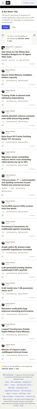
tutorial (11, 188)
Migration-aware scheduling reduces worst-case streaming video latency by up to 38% (16, 159)
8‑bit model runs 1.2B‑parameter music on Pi (17, 289)
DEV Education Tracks (24, 385)
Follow (5, 27)
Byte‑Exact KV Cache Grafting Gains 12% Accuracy (16, 137)
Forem (10, 399)
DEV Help (11, 388)
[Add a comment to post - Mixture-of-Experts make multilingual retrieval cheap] (3, 359)
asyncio (12, 60)
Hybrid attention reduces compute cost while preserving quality (18, 117)
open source (21, 399)
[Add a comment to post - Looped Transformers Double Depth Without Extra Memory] (3, 338)
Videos (13, 385)
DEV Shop (22, 393)
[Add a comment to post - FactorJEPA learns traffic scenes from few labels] (3, 215)
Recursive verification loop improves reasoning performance (18, 309)
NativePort (18, 47)
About (8, 393)
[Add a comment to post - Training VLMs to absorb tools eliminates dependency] (3, 104)
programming (20, 188)
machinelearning (11, 80)
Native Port (9, 47)
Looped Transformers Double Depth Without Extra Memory (16, 330)
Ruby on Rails (19, 403)
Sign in (12, 36)
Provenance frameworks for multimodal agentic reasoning (16, 227)
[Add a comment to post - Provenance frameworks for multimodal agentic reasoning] (3, 236)
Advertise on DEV (22, 388)
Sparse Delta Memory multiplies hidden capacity (17, 76)
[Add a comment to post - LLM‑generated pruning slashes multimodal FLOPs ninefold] (3, 277)
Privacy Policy (19, 396)
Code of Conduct (7, 396)
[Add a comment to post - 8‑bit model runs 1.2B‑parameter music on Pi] (3, 297)
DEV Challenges (16, 382)
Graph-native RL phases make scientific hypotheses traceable (17, 248)
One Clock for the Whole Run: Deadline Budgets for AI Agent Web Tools (16, 54)
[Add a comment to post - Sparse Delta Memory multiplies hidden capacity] (3, 84)
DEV (10, 401)
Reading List (27, 382)
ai (17, 60)
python (4, 60)
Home (7, 382)
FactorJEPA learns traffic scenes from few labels (17, 207)
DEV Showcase (26, 390)
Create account (29, 3)
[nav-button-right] (34, 35)
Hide (13, 27)
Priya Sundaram (11, 175)
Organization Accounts (12, 390)
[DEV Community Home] (8, 3)
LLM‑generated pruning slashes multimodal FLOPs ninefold (17, 268)
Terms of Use (30, 396)
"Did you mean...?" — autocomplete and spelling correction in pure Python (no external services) (18, 182)
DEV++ (7, 385)
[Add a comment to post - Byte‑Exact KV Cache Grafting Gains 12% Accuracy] (3, 146)
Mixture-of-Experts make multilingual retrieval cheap (15, 350)
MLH (29, 393)
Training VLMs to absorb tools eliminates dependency (16, 96)
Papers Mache (10, 70)
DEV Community (8, 375)
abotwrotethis (24, 60)
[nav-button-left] (3, 35)
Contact (14, 393)
